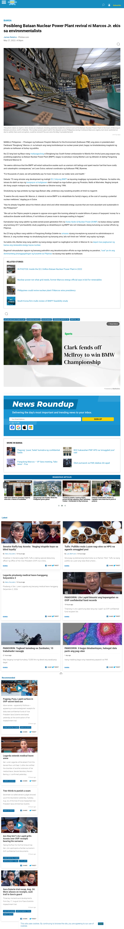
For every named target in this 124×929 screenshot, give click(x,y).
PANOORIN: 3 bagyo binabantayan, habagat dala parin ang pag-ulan (91, 650)
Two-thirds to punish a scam (17, 790)
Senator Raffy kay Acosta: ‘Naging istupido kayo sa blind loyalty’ (30, 548)
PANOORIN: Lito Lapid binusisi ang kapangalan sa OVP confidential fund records (91, 599)
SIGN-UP (98, 419)
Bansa (8, 20)
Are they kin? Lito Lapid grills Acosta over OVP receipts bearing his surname (17, 838)
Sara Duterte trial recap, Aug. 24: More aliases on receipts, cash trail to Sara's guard (19, 892)
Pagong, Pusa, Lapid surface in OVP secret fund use (18, 700)
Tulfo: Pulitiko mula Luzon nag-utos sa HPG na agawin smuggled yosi (90, 548)
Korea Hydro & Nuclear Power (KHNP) (82, 222)
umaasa (65, 233)
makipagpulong (37, 154)
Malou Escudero (10, 554)
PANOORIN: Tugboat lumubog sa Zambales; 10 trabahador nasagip (28, 650)
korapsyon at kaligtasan (37, 182)
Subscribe (117, 5)
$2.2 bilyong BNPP (59, 179)
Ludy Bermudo (71, 554)
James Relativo (10, 37)
